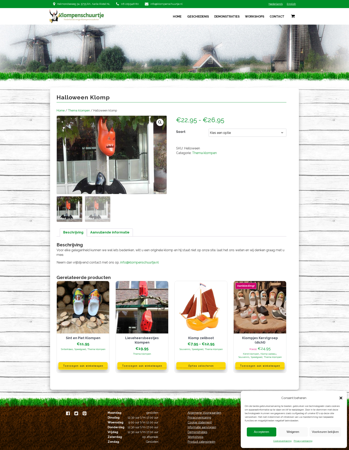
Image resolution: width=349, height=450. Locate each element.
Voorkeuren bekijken (325, 431)
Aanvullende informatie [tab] (109, 232)
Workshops (254, 16)
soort (180, 132)
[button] (341, 398)
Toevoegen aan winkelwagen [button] (83, 366)
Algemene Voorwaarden (204, 412)
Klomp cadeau (268, 353)
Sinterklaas (67, 349)
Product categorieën (201, 441)
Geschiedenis (198, 16)
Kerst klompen (251, 353)
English (291, 3)
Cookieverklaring (282, 441)
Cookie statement (200, 422)
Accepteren (261, 431)
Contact (277, 16)
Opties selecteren (201, 366)
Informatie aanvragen (202, 427)
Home (177, 16)
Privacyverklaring (303, 441)
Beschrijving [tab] (73, 232)
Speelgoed (80, 349)
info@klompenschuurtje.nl (139, 262)
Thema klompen (79, 110)
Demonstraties (227, 16)
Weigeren (293, 431)
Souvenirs (184, 349)
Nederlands (276, 3)
